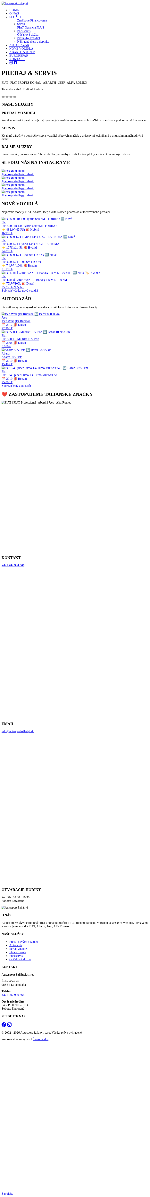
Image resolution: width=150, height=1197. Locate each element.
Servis (21, 24)
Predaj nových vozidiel (23, 941)
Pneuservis (23, 31)
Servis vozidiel (18, 948)
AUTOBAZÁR (19, 45)
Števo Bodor (40, 1039)
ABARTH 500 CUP (22, 52)
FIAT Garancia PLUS (30, 27)
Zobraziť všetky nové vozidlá (20, 290)
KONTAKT (17, 59)
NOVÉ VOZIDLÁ (21, 48)
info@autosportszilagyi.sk (18, 731)
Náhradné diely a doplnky (33, 41)
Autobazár (15, 945)
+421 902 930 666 (13, 994)
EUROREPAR (18, 55)
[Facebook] (15, 63)
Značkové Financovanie (32, 20)
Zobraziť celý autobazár (16, 385)
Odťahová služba (27, 34)
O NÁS (14, 13)
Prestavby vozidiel (28, 38)
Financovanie (17, 952)
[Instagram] (11, 63)
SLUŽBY (15, 17)
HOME (14, 10)
